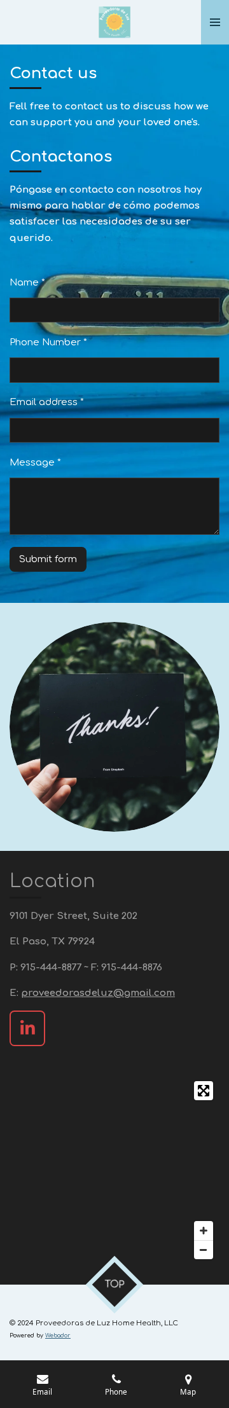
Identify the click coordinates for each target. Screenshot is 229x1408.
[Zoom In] (203, 1230)
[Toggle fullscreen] (203, 1090)
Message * (35, 462)
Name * (27, 282)
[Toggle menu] (215, 22)
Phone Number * (48, 342)
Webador (58, 1335)
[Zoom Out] (203, 1249)
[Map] (114, 1170)
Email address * (47, 402)
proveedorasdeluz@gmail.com (98, 993)
